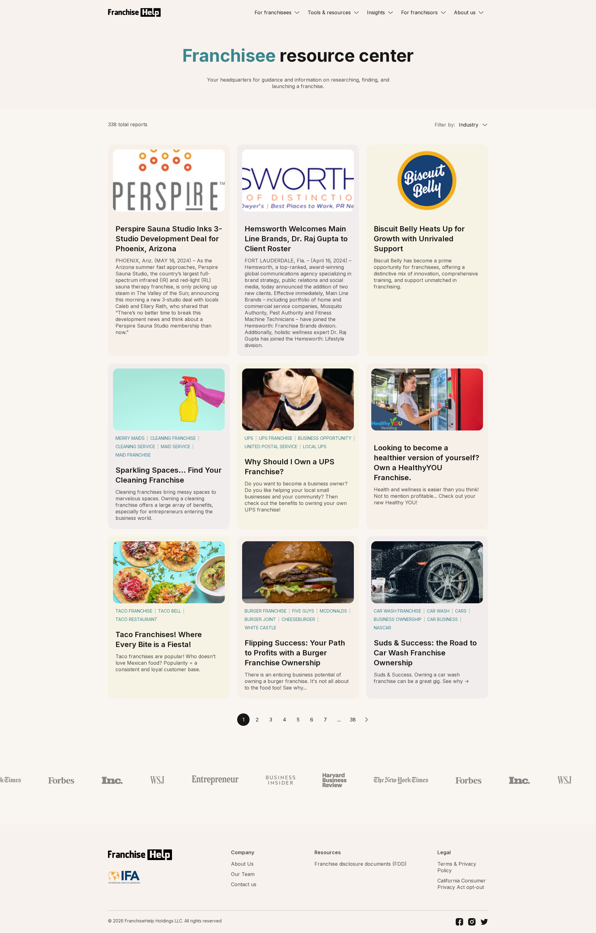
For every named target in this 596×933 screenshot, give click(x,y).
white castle (260, 627)
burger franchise (266, 611)
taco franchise (133, 611)
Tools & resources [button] (329, 12)
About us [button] (465, 12)
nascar (382, 627)
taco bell (169, 611)
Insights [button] (376, 12)
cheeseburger (298, 619)
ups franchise (275, 438)
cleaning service (135, 446)
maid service (175, 446)
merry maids (130, 438)
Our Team (243, 874)
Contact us (243, 884)
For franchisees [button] (273, 12)
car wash (438, 611)
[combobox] (472, 124)
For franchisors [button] (419, 12)
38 (353, 719)
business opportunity (324, 438)
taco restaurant (136, 619)
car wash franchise (397, 611)
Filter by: (445, 125)
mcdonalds (333, 611)
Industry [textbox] (468, 125)
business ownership (398, 619)
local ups (315, 446)
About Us (242, 864)
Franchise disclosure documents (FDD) (360, 864)
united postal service (271, 446)
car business (442, 619)
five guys (303, 611)
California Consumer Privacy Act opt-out (461, 883)
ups (249, 438)
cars (461, 611)
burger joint (260, 619)
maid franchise (133, 455)
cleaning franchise (173, 438)
